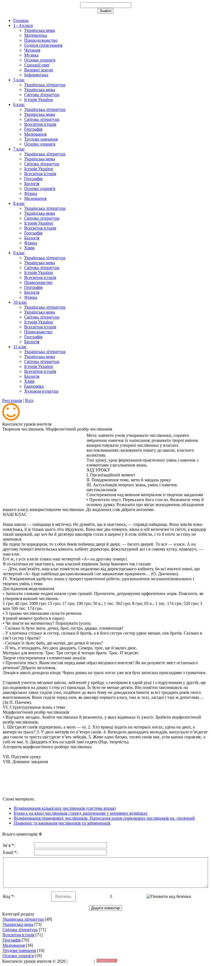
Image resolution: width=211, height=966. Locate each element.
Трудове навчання (19, 950)
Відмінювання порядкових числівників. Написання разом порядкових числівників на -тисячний (104, 818)
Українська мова (17, 924)
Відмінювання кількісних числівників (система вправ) (65, 808)
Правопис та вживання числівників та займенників (62, 823)
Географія (11, 940)
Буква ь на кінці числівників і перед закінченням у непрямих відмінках (81, 813)
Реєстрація (12, 400)
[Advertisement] (44, 467)
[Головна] (11, 419)
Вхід (29, 400)
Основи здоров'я (18, 955)
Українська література (23, 919)
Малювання (13, 945)
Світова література (20, 929)
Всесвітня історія (18, 935)
